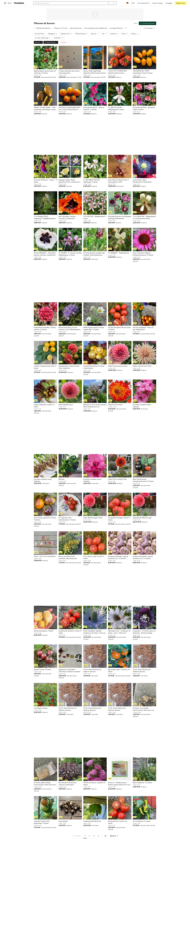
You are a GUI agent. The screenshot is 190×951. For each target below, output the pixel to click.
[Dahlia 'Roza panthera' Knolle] (119, 352)
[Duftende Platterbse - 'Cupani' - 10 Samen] (45, 166)
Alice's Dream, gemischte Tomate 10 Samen (45, 519)
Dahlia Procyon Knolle (115, 404)
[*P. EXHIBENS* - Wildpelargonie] (119, 239)
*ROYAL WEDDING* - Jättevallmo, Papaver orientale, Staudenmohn (45, 254)
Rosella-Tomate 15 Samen (42, 669)
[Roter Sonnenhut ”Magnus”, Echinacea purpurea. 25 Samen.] (144, 239)
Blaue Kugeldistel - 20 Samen (142, 782)
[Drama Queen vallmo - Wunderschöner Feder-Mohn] (144, 166)
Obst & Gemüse (76, 28)
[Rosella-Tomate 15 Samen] (45, 656)
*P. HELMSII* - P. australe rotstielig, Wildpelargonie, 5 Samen (70, 254)
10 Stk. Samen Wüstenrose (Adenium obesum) (92, 670)
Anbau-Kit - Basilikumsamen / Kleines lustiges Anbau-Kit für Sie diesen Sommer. (119, 784)
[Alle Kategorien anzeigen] (126, 28)
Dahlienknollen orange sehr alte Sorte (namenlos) (69, 367)
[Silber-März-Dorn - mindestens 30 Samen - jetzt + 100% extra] (119, 617)
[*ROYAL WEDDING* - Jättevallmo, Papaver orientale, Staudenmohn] (45, 239)
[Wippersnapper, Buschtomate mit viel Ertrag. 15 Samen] (45, 57)
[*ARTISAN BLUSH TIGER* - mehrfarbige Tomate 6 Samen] (144, 57)
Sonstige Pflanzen (116, 28)
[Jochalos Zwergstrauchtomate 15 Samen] (45, 352)
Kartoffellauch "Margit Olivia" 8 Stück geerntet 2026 (118, 181)
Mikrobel (61, 479)
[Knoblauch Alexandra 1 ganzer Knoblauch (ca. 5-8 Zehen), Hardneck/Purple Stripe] (119, 543)
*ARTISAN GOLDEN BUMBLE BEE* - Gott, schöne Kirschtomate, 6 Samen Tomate (70, 109)
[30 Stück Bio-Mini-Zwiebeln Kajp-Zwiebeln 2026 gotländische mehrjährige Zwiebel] (95, 239)
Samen (37, 42)
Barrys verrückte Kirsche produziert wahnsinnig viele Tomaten (68, 557)
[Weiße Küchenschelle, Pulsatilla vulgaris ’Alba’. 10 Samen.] (95, 314)
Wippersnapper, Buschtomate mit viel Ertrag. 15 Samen (45, 72)
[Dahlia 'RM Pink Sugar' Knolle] (95, 504)
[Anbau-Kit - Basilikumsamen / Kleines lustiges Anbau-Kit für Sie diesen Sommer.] (119, 769)
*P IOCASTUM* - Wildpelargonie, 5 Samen (94, 217)
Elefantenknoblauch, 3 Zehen (43, 631)
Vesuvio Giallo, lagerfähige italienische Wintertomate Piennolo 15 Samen (94, 72)
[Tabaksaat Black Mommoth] (95, 807)
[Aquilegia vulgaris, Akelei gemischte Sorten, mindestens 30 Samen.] (70, 166)
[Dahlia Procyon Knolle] (119, 391)
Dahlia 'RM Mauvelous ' (66, 404)
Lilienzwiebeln (63, 821)
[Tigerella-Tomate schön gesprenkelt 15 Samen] (45, 807)
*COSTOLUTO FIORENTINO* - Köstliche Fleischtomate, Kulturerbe (118, 72)
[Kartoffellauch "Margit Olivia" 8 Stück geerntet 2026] (119, 166)
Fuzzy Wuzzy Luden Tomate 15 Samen (93, 557)
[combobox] (72, 3)
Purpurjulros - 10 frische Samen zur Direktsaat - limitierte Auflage (144, 632)
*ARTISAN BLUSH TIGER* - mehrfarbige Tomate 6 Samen (143, 72)
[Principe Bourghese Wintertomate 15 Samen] (119, 314)
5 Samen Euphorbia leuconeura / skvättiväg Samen (69, 72)
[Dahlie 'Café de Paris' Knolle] (144, 352)
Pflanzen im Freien (61, 28)
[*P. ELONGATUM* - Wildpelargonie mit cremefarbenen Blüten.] (144, 203)
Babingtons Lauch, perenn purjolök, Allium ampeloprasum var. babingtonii (95, 406)
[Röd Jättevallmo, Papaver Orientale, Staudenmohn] (70, 203)
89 (105, 836)
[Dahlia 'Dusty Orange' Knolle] (119, 465)
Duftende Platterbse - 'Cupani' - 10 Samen (45, 181)
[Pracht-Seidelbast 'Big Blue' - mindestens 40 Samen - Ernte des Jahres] (95, 617)
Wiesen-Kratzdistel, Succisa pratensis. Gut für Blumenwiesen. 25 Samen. (69, 329)
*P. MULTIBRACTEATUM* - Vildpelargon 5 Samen (92, 181)
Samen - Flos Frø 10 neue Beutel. (45, 556)
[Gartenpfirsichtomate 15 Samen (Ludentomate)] (95, 352)
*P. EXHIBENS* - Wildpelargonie (118, 253)
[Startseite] (19, 3)
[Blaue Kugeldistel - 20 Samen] (144, 769)
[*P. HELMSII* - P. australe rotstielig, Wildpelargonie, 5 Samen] (70, 239)
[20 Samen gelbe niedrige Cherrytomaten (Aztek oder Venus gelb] (45, 769)
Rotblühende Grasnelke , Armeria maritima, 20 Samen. (45, 328)
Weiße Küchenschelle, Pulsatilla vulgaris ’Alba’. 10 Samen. (93, 328)
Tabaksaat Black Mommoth (92, 821)
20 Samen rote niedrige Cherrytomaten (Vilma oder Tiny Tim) (143, 709)
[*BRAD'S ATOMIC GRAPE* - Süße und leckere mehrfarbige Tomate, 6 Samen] (45, 94)
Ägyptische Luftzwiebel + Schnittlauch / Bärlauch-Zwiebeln (69, 670)
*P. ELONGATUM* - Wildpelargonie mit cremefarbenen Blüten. (144, 217)
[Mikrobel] (70, 465)
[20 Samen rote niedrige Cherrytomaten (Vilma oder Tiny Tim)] (144, 694)
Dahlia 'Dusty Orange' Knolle (117, 479)
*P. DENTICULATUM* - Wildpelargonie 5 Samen (116, 108)
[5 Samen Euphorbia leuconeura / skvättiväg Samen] (70, 57)
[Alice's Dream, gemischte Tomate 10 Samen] (45, 504)
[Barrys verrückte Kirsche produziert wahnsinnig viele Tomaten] (70, 543)
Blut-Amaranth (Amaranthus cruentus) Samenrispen (68, 784)
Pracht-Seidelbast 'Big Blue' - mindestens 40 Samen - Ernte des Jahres (94, 632)
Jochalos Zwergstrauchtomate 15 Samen (45, 367)
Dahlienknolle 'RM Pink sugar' (142, 518)
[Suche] (108, 3)
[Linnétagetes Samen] (45, 694)
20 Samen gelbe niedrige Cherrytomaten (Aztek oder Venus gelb (45, 784)
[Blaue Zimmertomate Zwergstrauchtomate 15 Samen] (144, 465)
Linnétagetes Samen (41, 708)
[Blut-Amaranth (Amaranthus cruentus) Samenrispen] (70, 769)
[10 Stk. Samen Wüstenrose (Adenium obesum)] (95, 656)
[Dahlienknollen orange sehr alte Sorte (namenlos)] (70, 352)
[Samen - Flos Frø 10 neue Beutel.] (45, 543)
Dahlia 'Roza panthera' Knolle (117, 366)
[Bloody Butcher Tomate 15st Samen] (119, 807)
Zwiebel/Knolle (50, 42)
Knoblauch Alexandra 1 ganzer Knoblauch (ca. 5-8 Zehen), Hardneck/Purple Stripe (118, 557)
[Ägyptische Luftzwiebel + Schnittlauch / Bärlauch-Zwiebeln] (70, 656)
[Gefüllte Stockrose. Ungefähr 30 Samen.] (95, 769)
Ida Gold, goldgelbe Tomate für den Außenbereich (143, 328)
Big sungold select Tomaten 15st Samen (119, 670)
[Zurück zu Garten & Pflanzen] (34, 28)
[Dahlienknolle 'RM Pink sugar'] (144, 504)
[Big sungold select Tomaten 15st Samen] (119, 656)
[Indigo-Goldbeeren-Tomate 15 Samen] (45, 391)
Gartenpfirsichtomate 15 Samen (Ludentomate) (93, 367)
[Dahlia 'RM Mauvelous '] (70, 391)
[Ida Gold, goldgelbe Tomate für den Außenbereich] (144, 314)
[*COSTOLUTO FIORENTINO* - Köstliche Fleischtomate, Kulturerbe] (119, 57)
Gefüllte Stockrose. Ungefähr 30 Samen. (94, 784)
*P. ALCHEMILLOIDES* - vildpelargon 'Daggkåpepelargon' (45, 217)
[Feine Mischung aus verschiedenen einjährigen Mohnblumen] (119, 203)
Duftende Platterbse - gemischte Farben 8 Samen (144, 108)
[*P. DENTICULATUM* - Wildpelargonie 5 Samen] (119, 94)
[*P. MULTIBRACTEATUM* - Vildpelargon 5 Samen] (95, 166)
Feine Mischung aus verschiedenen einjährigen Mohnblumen (119, 217)
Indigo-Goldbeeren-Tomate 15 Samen (44, 406)
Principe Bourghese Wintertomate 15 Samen (119, 328)
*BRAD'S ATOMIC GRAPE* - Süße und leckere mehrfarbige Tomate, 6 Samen (45, 109)
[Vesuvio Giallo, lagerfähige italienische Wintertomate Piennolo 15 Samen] (95, 57)
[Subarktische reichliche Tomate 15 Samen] (70, 617)
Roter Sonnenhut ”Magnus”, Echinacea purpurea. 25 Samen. (143, 254)
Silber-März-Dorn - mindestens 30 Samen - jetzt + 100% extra (119, 632)
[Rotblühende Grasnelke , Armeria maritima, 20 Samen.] (45, 314)
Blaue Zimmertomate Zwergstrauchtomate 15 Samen (143, 480)
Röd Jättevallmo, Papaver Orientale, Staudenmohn (67, 217)
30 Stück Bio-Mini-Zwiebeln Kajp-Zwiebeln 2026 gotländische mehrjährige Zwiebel (94, 254)
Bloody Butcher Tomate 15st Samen (117, 822)
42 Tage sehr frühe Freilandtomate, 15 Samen (67, 519)
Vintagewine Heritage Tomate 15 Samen (119, 519)
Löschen (63, 42)
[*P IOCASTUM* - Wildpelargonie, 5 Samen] (95, 203)
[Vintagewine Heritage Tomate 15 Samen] (119, 504)
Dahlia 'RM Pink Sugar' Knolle (92, 518)
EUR (132, 3)
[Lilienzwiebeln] (70, 807)
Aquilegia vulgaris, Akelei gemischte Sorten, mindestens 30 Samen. (70, 181)
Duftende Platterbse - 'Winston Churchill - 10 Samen (93, 108)
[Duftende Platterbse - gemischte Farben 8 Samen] (144, 94)
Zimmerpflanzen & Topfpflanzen (95, 28)
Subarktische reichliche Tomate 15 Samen (70, 632)
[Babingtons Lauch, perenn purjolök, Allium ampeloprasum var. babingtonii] (95, 391)
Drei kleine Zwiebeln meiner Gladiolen (142, 406)
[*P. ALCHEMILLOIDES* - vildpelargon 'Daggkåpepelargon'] (45, 203)
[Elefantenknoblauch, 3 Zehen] (45, 617)
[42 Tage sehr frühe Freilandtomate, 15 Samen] (70, 504)
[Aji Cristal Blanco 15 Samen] (144, 807)
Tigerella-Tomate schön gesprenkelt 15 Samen (42, 822)
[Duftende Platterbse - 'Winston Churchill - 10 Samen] (95, 94)
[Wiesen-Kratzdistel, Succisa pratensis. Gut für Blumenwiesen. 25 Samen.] (70, 314)
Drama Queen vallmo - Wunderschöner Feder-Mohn (142, 181)
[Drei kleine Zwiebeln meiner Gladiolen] (144, 391)
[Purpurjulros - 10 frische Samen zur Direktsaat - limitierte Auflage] (144, 617)
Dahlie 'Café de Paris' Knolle (142, 366)
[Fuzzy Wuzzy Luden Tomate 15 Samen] (95, 543)
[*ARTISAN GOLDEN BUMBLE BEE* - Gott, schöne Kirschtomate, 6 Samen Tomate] (70, 94)
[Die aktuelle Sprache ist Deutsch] (127, 3)
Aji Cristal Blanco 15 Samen (142, 821)
